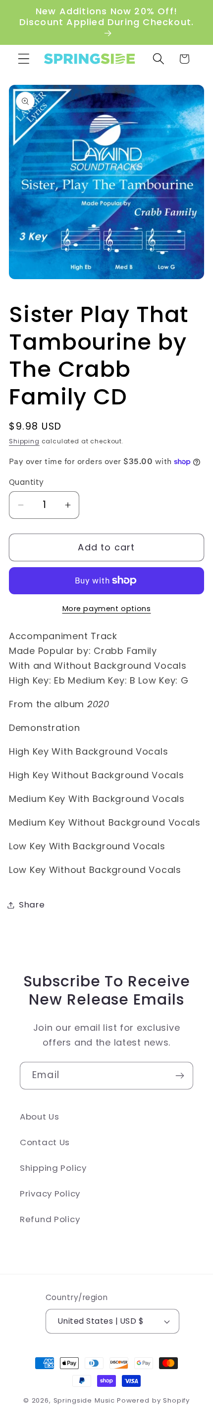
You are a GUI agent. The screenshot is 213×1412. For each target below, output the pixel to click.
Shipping (24, 441)
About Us (39, 1116)
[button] (24, 59)
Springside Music (84, 1400)
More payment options (106, 609)
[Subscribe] (179, 1075)
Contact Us (45, 1142)
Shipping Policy (53, 1168)
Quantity (26, 482)
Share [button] (32, 904)
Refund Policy (50, 1219)
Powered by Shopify (153, 1400)
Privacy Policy (50, 1193)
